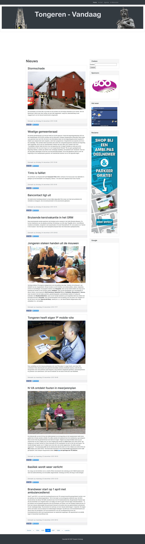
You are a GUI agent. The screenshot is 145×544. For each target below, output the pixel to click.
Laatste (67, 530)
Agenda (106, 2)
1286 (48, 530)
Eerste (29, 530)
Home (95, 2)
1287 (53, 530)
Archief (100, 2)
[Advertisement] (72, 44)
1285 (42, 530)
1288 (58, 530)
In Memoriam (114, 2)
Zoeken (92, 64)
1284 (37, 530)
